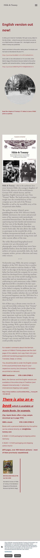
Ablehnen (17, 555)
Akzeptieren (8, 555)
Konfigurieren (8, 551)
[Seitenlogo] (10, 8)
